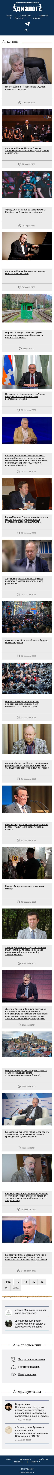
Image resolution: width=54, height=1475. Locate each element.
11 (25, 1281)
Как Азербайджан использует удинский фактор (24, 887)
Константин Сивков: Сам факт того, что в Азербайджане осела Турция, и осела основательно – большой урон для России (26, 1257)
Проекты (19, 18)
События (43, 15)
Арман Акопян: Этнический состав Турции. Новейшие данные (26, 641)
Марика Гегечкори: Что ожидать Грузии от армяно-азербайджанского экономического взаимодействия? (26, 1072)
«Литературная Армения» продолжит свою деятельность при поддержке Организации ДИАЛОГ (31, 1415)
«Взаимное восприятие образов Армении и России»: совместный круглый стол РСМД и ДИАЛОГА (31, 1435)
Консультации (27, 1374)
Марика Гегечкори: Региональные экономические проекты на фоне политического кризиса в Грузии (22, 703)
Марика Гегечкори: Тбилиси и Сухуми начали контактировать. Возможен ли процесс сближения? (24, 335)
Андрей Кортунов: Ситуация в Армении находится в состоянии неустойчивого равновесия (24, 581)
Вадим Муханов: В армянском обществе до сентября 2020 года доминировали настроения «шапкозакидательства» (26, 519)
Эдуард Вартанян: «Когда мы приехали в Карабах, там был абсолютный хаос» (25, 211)
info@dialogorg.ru (27, 1472)
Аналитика (25, 15)
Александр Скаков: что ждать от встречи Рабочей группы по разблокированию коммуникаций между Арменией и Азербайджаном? (25, 951)
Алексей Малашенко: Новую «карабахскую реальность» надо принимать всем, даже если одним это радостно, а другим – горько (27, 765)
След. (16, 1287)
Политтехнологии (29, 1366)
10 (17, 1281)
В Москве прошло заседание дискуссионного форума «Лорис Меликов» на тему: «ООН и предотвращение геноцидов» (31, 1324)
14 (6, 1287)
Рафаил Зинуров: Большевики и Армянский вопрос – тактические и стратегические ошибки (26, 826)
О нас (9, 15)
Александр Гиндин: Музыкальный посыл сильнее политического (25, 272)
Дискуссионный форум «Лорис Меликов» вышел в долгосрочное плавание (30, 1307)
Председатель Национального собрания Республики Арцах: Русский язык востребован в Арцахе (25, 396)
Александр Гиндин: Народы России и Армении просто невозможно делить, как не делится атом (27, 150)
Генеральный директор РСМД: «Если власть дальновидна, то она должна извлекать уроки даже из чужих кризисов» (27, 1134)
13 (42, 1281)
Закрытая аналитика (31, 1359)
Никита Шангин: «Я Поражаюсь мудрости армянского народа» (25, 88)
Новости (36, 18)
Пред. (8, 1281)
